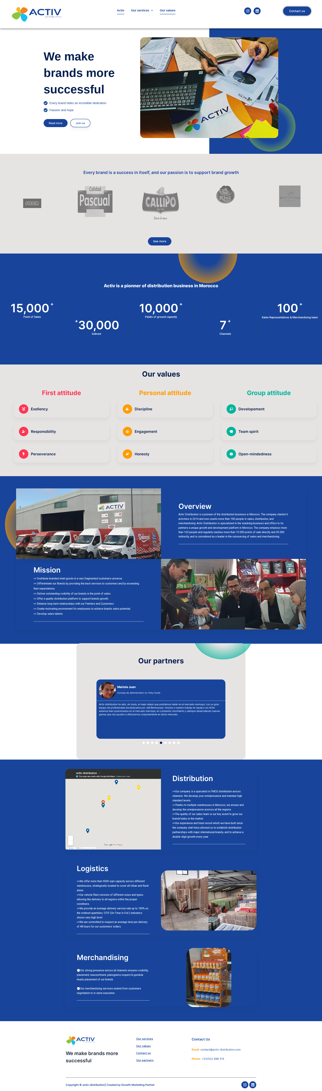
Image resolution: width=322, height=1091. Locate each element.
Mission (47, 569)
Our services (140, 10)
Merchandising (102, 957)
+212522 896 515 (213, 1058)
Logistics (92, 868)
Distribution (192, 778)
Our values (167, 10)
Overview (194, 506)
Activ (120, 10)
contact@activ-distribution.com (220, 1049)
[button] (143, 743)
